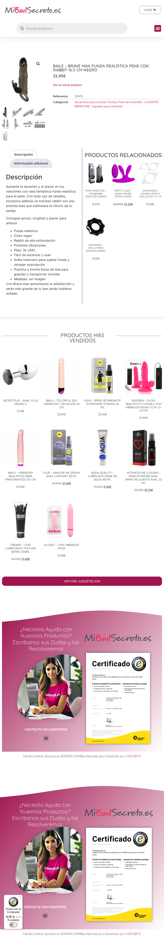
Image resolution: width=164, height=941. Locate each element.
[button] (157, 28)
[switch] (13, 924)
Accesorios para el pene (90, 102)
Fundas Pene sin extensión (125, 102)
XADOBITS (133, 756)
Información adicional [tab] (31, 163)
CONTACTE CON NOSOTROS (46, 729)
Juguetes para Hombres (107, 106)
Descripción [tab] (23, 154)
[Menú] (20, 897)
